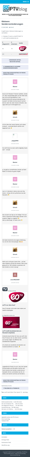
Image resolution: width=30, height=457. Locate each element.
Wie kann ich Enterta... (8, 409)
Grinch (12, 27)
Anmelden (4, 437)
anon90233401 (15, 280)
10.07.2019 (5, 27)
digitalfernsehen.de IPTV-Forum (10, 417)
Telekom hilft (5, 421)
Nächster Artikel (15, 61)
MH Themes (11, 453)
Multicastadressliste (7, 402)
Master (15, 86)
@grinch (4, 191)
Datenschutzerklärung (15, 455)
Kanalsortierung (6, 407)
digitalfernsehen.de (9, 315)
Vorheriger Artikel (15, 60)
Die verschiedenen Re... (8, 403)
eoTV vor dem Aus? (8, 305)
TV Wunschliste (12, 291)
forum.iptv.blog (8, 74)
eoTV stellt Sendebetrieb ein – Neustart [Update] (12, 332)
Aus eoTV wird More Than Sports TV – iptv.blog (15, 392)
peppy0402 (15, 141)
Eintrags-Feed (5, 440)
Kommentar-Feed (6, 442)
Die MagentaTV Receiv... (8, 405)
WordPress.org (5, 445)
